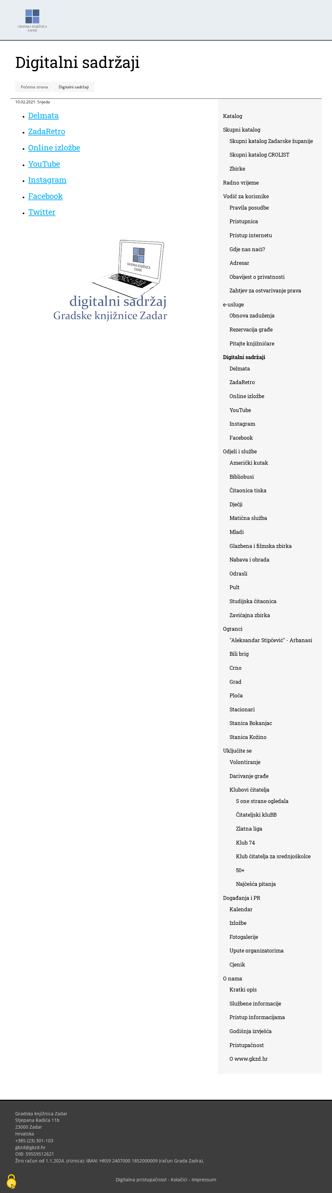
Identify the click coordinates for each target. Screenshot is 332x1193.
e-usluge (233, 304)
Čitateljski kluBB (256, 814)
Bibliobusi (242, 476)
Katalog (235, 117)
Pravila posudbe (249, 207)
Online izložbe (54, 147)
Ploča (236, 695)
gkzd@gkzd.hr (33, 1147)
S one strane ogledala (262, 800)
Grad (236, 681)
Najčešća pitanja (256, 883)
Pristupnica (244, 221)
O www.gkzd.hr (249, 1058)
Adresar (239, 262)
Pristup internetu (251, 235)
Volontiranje (245, 762)
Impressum (204, 1179)
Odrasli (238, 573)
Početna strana (34, 87)
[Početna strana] (34, 17)
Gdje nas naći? (247, 249)
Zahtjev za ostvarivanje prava (265, 290)
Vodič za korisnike (246, 196)
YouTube (46, 164)
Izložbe (238, 922)
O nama (232, 978)
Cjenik (237, 964)
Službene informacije (255, 1003)
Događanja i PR (241, 897)
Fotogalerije (244, 936)
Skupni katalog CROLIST (262, 156)
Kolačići (179, 1179)
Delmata (46, 115)
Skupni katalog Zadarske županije (271, 140)
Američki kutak (249, 462)
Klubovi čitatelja (249, 789)
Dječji (236, 504)
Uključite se (237, 750)
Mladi (237, 531)
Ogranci (233, 628)
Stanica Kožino (248, 736)
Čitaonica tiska (248, 490)
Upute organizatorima (257, 950)
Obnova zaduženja (252, 315)
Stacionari (242, 709)
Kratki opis (243, 989)
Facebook (48, 196)
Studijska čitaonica (253, 601)
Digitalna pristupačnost (141, 1179)
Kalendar (241, 909)
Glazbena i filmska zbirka (261, 545)
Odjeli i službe (240, 451)
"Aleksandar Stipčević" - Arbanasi (271, 640)
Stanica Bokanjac (251, 723)
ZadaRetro (46, 131)
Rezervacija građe (251, 329)
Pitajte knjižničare (254, 344)
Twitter (44, 212)
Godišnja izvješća (251, 1031)
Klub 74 (245, 842)
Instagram (49, 180)
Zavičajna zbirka (250, 615)
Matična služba (248, 517)
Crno (236, 667)
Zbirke (240, 170)
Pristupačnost (247, 1045)
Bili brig (239, 653)
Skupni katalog (241, 129)
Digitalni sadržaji (244, 357)
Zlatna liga (249, 828)
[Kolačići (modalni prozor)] (11, 1182)
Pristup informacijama (257, 1017)
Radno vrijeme (241, 182)
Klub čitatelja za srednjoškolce (273, 856)
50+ (240, 870)
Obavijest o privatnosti (257, 276)
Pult (235, 587)
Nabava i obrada (249, 559)
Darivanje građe (249, 775)
